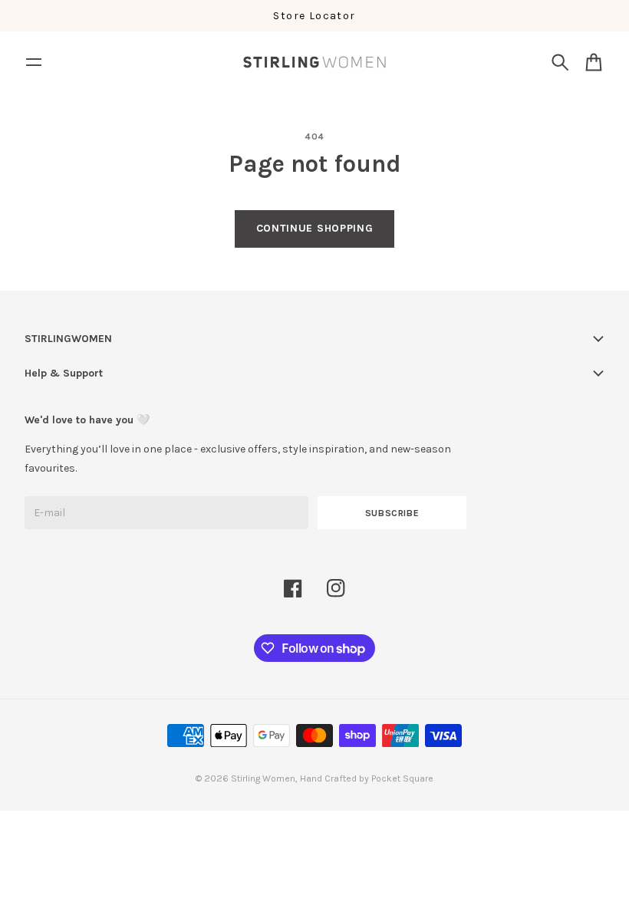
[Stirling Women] (314, 62)
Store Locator (314, 15)
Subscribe (392, 513)
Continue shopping (315, 228)
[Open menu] (34, 62)
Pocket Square (402, 778)
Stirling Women (263, 778)
